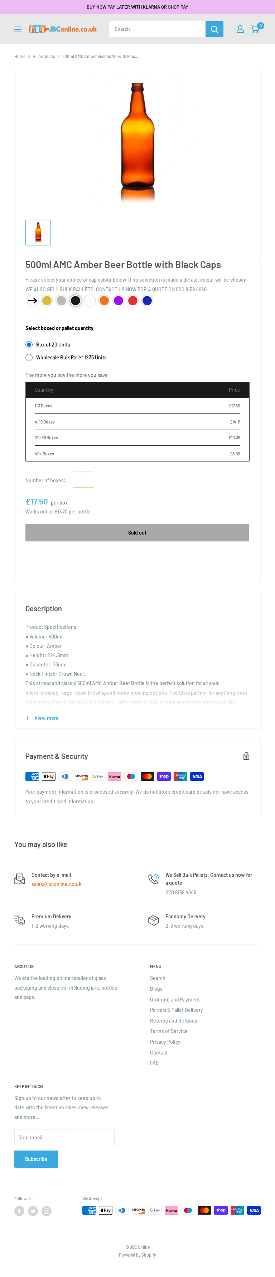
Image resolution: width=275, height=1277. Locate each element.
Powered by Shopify (137, 1254)
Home (19, 56)
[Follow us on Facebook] (19, 1211)
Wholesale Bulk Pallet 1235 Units (71, 357)
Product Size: (40, 317)
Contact (159, 1052)
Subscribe (36, 1159)
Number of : (45, 480)
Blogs (156, 989)
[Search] (214, 29)
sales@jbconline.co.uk (56, 884)
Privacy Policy (165, 1042)
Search (157, 978)
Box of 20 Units (53, 344)
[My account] (240, 29)
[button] (254, 29)
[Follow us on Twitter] (33, 1211)
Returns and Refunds (173, 1021)
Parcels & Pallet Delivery (176, 1010)
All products (44, 56)
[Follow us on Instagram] (47, 1211)
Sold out (137, 533)
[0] (254, 29)
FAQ (154, 1063)
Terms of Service (169, 1031)
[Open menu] (17, 29)
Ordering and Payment (175, 999)
